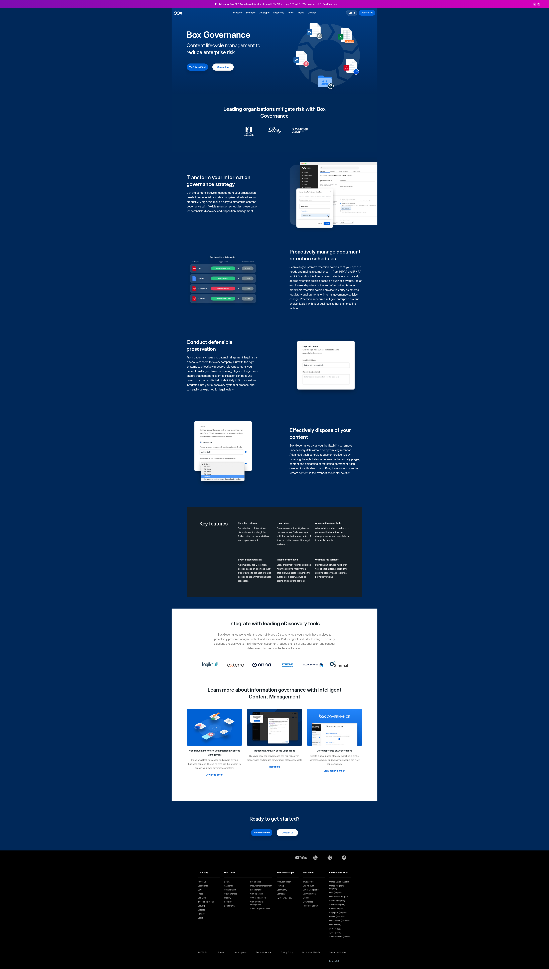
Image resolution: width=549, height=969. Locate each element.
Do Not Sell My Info (311, 952)
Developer (264, 12)
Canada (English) (336, 908)
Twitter (330, 857)
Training (280, 885)
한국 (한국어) (335, 932)
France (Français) (337, 916)
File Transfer (255, 890)
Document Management (261, 885)
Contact (312, 12)
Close (544, 4)
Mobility (227, 898)
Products (237, 12)
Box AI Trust (308, 885)
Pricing (300, 12)
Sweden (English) (337, 900)
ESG (200, 890)
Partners (201, 914)
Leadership (203, 885)
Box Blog (202, 898)
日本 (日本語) (335, 928)
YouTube (301, 857)
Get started (367, 12)
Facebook (344, 857)
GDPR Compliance (311, 890)
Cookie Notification (337, 952)
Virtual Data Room (258, 898)
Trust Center (308, 881)
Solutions (250, 12)
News (291, 12)
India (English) (335, 892)
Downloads (308, 902)
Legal (200, 918)
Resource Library (310, 906)
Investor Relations (206, 902)
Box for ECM (229, 906)
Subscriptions (240, 952)
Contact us (223, 67)
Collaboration (230, 890)
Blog (315, 857)
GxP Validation (309, 894)
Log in (352, 12)
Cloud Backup (256, 894)
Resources (278, 12)
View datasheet (197, 66)
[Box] (178, 12)
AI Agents (228, 885)
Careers (201, 910)
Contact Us (282, 894)
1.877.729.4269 (285, 898)
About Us (202, 881)
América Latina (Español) (340, 936)
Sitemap (221, 952)
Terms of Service (263, 952)
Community (282, 890)
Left (534, 4)
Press (200, 894)
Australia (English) (337, 904)
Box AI (227, 881)
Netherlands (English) (338, 896)
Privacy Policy (287, 952)
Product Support (284, 881)
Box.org (201, 906)
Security (227, 902)
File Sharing (255, 881)
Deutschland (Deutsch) (339, 920)
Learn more (309, 4)
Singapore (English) (338, 912)
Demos (306, 898)
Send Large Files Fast (260, 908)
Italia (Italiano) (335, 924)
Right (538, 4)
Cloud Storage (230, 894)
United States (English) (339, 881)
